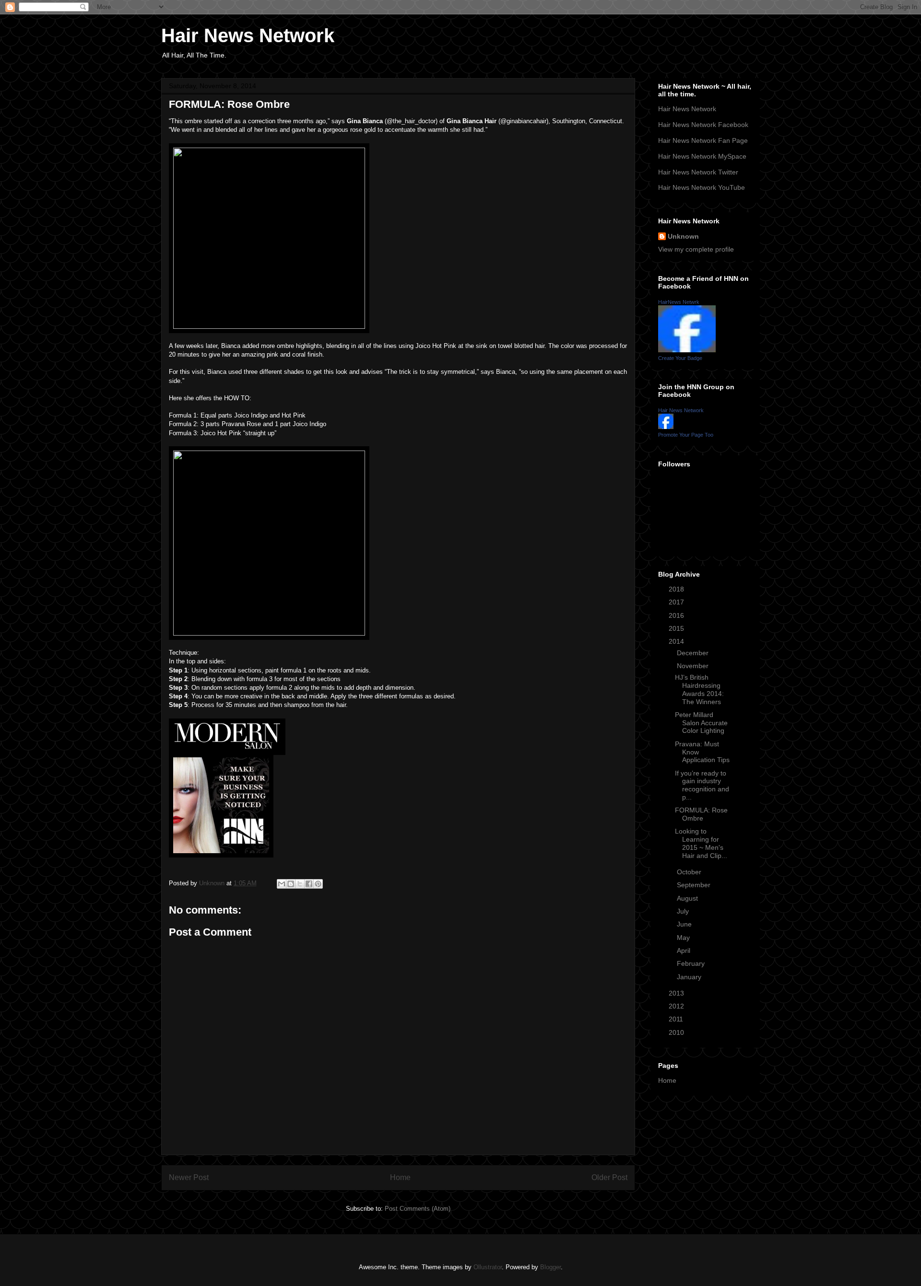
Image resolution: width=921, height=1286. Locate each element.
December (693, 653)
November (693, 666)
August (688, 898)
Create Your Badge (680, 358)
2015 (677, 628)
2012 (677, 1006)
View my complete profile (696, 249)
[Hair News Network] (665, 426)
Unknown (683, 236)
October (690, 872)
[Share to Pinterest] (318, 884)
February (692, 963)
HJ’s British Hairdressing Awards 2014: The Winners (699, 689)
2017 (677, 602)
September (694, 885)
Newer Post (189, 1177)
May (684, 937)
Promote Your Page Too (685, 435)
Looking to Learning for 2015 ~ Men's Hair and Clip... (701, 843)
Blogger (550, 1267)
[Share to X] (300, 884)
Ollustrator (487, 1267)
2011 (677, 1019)
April (684, 950)
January (690, 977)
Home (400, 1177)
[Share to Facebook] (309, 884)
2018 (677, 589)
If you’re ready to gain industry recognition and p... (702, 785)
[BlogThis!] (290, 884)
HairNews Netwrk (678, 302)
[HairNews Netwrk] (687, 350)
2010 (677, 1032)
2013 (677, 993)
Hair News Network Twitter (698, 172)
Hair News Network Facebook (703, 124)
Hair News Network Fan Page (703, 140)
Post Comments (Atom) (417, 1208)
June (685, 924)
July (684, 911)
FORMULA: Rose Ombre (701, 814)
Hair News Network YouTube (701, 187)
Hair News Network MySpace (702, 156)
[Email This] (281, 884)
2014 (677, 641)
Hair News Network (247, 35)
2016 (677, 615)
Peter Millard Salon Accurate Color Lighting (701, 723)
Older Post (609, 1177)
